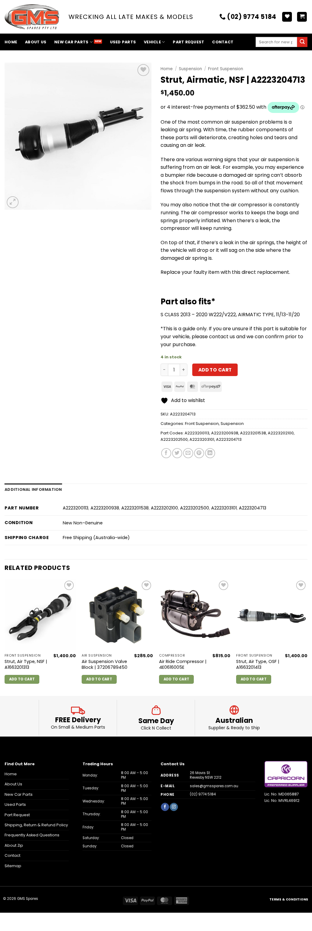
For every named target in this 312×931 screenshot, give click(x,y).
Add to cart (215, 370)
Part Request (188, 42)
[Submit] (302, 42)
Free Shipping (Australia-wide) (96, 537)
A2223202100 (281, 433)
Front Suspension (225, 69)
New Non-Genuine (83, 523)
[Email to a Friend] (188, 453)
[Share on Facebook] (166, 453)
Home (11, 42)
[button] (302, 17)
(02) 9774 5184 (203, 794)
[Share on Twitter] (177, 453)
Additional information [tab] (33, 489)
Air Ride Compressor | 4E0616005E (183, 664)
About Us (35, 42)
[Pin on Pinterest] (199, 453)
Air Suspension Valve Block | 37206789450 (104, 664)
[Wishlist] (287, 17)
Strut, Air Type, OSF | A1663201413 (257, 664)
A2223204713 (229, 439)
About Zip (14, 845)
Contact (222, 42)
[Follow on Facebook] (165, 807)
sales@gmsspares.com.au (214, 786)
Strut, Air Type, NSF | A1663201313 (26, 664)
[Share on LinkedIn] (210, 453)
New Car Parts (71, 42)
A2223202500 (174, 439)
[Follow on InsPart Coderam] (174, 807)
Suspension (190, 69)
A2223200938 (224, 433)
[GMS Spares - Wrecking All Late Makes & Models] (32, 17)
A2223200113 (197, 433)
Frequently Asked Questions (32, 835)
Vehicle (152, 42)
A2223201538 (253, 433)
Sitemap (13, 865)
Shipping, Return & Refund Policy (36, 825)
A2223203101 (202, 439)
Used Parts (123, 42)
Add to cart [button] (22, 679)
